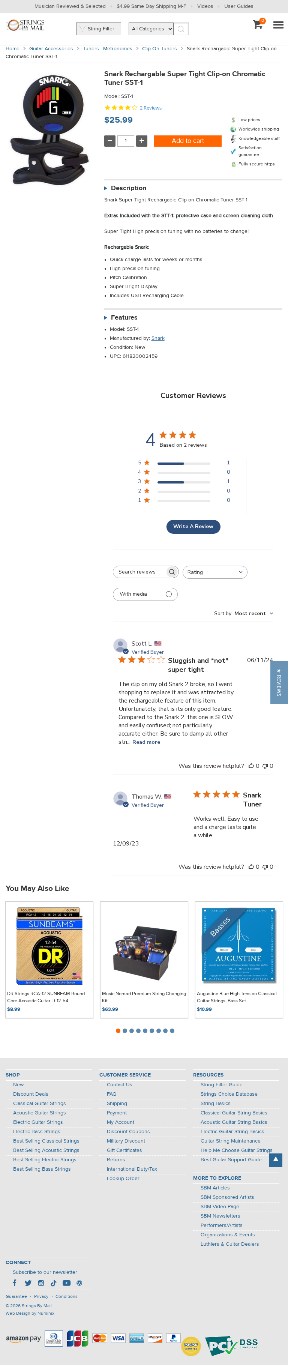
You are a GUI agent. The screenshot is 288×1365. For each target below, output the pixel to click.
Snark (158, 338)
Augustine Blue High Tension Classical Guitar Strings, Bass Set (237, 997)
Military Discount (126, 1141)
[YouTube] (66, 1284)
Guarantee (16, 1296)
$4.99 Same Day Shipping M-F (151, 6)
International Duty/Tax (132, 1169)
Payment (117, 1113)
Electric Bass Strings (36, 1131)
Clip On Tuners (159, 48)
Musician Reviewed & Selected (70, 6)
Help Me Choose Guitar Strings (237, 1150)
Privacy (41, 1296)
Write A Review (193, 526)
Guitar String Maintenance (231, 1141)
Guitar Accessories (51, 48)
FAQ (112, 1094)
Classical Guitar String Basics (234, 1113)
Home (13, 48)
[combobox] (215, 572)
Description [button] (128, 188)
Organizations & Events (228, 1234)
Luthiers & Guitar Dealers (230, 1244)
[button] (279, 682)
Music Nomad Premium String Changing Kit (144, 997)
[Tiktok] (53, 1284)
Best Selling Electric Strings (44, 1159)
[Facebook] (15, 1284)
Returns (116, 1159)
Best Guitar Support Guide (231, 1159)
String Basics (216, 1103)
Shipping (117, 1103)
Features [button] (124, 317)
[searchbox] (139, 572)
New (18, 1084)
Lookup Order (123, 1178)
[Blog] (79, 1284)
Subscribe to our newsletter (45, 1272)
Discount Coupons (128, 1131)
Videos (205, 6)
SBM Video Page (220, 1206)
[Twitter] (28, 1284)
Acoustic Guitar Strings (39, 1113)
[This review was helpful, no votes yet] (251, 766)
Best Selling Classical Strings (46, 1141)
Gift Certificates (124, 1150)
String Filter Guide (222, 1084)
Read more (146, 742)
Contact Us (119, 1084)
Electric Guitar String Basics (232, 1131)
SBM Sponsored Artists (227, 1197)
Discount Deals (30, 1094)
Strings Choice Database (229, 1094)
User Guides (239, 6)
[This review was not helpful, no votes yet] (265, 766)
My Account (120, 1122)
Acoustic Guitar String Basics (234, 1122)
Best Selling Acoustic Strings (46, 1150)
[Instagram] (40, 1284)
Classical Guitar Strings (39, 1103)
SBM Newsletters (220, 1216)
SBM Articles (215, 1188)
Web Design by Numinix (30, 1313)
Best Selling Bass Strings (42, 1169)
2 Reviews (151, 108)
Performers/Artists (222, 1225)
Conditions (67, 1296)
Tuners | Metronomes (107, 48)
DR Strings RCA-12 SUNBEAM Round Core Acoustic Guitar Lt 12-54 (46, 997)
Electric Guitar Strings (38, 1122)
